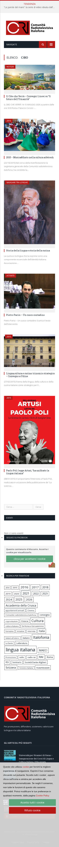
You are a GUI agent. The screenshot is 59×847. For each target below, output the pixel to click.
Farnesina (10, 631)
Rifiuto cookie (32, 810)
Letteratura (21, 643)
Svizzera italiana (26, 668)
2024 (9, 599)
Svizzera (11, 667)
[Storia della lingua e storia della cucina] (29, 213)
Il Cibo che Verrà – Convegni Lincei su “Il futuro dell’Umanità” (28, 98)
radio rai (32, 657)
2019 (8, 593)
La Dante (9, 643)
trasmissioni (42, 667)
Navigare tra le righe (17, 182)
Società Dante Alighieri (35, 662)
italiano (26, 638)
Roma (50, 657)
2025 (18, 599)
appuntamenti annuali (15, 610)
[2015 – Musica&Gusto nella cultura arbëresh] (29, 136)
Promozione (11, 657)
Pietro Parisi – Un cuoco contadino (25, 314)
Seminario (16, 662)
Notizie (10, 66)
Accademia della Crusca (21, 605)
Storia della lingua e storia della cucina (28, 250)
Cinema (30, 610)
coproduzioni (12, 621)
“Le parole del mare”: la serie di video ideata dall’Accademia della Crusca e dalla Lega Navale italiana (30, 7)
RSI (7, 662)
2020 (16, 593)
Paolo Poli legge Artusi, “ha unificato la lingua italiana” (27, 472)
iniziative (20, 631)
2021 (25, 593)
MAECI (43, 650)
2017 (35, 587)
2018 (45, 587)
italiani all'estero (12, 638)
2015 (9, 120)
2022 (36, 593)
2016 (24, 587)
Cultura (37, 620)
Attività (10, 275)
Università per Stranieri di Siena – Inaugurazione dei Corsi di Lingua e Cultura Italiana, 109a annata (36, 758)
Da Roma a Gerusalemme (33, 626)
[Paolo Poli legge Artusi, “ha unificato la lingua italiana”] (29, 431)
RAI (41, 657)
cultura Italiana (12, 626)
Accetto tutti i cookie (32, 802)
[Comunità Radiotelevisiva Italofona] (29, 27)
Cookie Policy (42, 795)
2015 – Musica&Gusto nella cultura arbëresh (30, 157)
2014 (7, 587)
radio (21, 657)
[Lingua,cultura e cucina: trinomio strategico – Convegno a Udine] (29, 352)
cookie (25, 767)
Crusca (24, 621)
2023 (45, 593)
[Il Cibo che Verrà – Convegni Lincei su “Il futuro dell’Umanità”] (29, 78)
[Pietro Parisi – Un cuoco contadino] (29, 292)
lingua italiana (20, 649)
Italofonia (41, 637)
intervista (31, 631)
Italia (42, 631)
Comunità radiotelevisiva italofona (21, 615)
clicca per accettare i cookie (29, 559)
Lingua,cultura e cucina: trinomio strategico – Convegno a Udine (30, 375)
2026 (29, 599)
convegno (45, 614)
